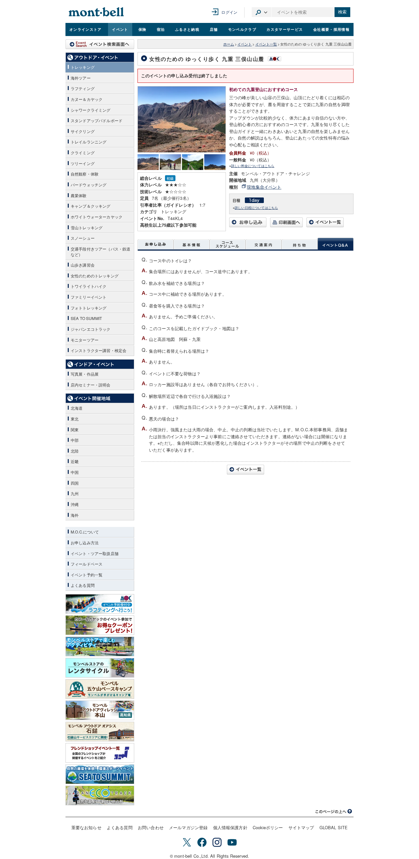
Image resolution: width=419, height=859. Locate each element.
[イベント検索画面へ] (99, 44)
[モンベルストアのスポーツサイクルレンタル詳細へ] (99, 668)
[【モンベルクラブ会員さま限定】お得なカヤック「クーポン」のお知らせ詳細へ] (99, 625)
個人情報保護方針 (230, 827)
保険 (142, 29)
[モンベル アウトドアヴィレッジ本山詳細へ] (99, 710)
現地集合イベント (264, 187)
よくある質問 (120, 827)
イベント (120, 29)
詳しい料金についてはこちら (252, 165)
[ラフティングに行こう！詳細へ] (99, 604)
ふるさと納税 (187, 29)
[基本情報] (191, 244)
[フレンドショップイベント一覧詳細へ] (99, 753)
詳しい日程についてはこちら (256, 207)
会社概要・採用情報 (331, 29)
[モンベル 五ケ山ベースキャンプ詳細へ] (99, 689)
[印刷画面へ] (286, 225)
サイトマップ (301, 827)
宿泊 (161, 29)
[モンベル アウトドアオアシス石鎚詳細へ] (99, 731)
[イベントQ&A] (336, 244)
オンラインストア (85, 29)
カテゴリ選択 (261, 12)
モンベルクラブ (242, 29)
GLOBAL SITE (333, 827)
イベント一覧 (266, 44)
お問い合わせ (151, 827)
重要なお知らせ (86, 827)
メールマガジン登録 (188, 827)
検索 (342, 11)
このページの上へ (334, 811)
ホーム (228, 44)
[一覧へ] (325, 225)
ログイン (229, 12)
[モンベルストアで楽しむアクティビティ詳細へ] (99, 646)
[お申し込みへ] (247, 225)
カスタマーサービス (284, 29)
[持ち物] (300, 244)
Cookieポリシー (268, 827)
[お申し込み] (155, 244)
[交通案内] (264, 244)
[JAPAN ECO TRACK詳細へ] (99, 795)
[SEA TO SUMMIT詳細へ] (99, 774)
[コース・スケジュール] (228, 244)
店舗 (214, 29)
